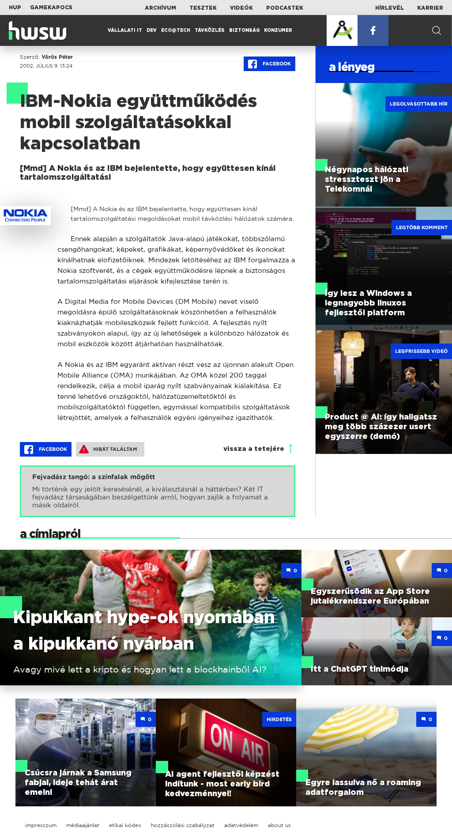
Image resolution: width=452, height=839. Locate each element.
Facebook (276, 63)
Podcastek (284, 8)
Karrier (430, 8)
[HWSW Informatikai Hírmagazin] (37, 30)
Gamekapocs (51, 7)
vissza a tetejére (253, 449)
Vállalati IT (125, 30)
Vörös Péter (57, 56)
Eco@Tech (175, 30)
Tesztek (203, 8)
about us (279, 825)
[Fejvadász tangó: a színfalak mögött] (157, 491)
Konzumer (278, 30)
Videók (241, 8)
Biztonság (244, 30)
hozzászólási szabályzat (183, 825)
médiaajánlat (82, 825)
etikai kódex (125, 825)
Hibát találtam (115, 449)
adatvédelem (241, 825)
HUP (15, 7)
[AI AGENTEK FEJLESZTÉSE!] (342, 30)
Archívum (160, 8)
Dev (152, 30)
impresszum (40, 825)
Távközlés (210, 30)
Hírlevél (389, 8)
